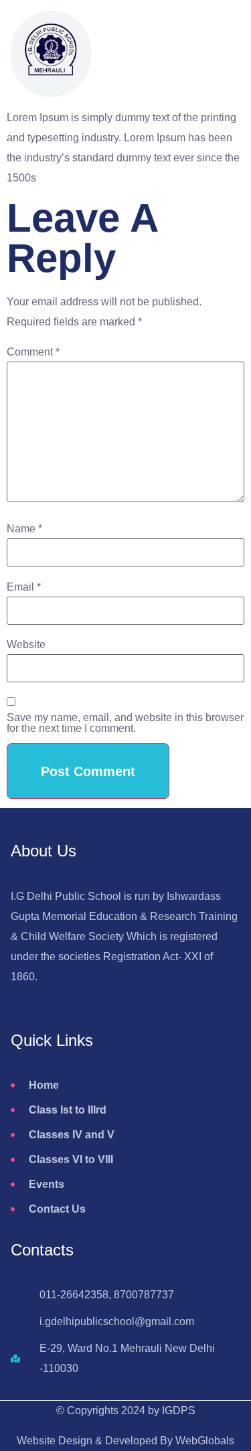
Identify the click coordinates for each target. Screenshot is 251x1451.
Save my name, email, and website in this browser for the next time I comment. (125, 723)
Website (26, 644)
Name (24, 529)
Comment (33, 352)
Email (24, 587)
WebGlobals (204, 1440)
